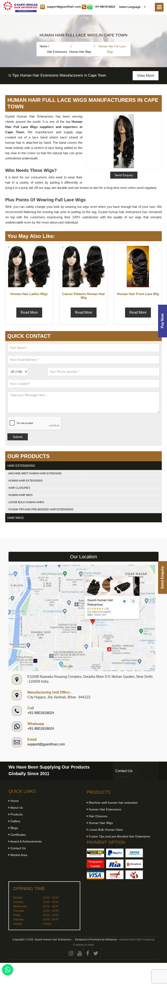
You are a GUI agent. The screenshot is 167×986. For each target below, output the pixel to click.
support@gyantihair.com (64, 7)
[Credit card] (95, 874)
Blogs (14, 828)
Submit (17, 437)
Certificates (18, 834)
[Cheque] (115, 874)
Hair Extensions (57, 51)
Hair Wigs (15, 517)
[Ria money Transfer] (115, 864)
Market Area (18, 855)
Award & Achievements (26, 841)
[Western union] (95, 853)
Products (16, 814)
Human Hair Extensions (25, 480)
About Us (16, 807)
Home (43, 46)
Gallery (15, 821)
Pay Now (162, 321)
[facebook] (87, 953)
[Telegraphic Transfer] (95, 864)
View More (145, 75)
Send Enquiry (162, 577)
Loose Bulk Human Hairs (26, 502)
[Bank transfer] (134, 853)
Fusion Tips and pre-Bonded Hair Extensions (40, 509)
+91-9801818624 (104, 7)
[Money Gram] (134, 864)
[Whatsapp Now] (7, 969)
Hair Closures (19, 487)
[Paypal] (115, 853)
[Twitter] (95, 953)
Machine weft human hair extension (35, 473)
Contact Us (123, 771)
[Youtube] (79, 953)
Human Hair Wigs (80, 51)
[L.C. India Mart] (134, 874)
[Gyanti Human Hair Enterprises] (81, 618)
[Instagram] (71, 953)
